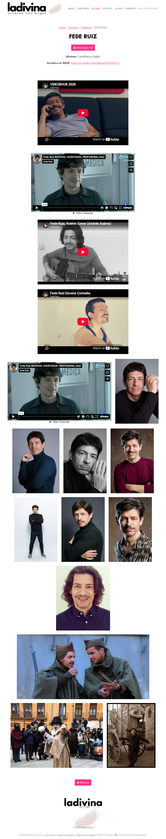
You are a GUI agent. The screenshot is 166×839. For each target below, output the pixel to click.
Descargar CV (84, 47)
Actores (96, 8)
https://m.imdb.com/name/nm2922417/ (95, 63)
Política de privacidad (85, 834)
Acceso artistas (149, 8)
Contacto (130, 8)
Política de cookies (65, 834)
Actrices (107, 8)
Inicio (71, 8)
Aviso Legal (50, 834)
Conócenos (83, 8)
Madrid (86, 27)
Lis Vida (119, 8)
